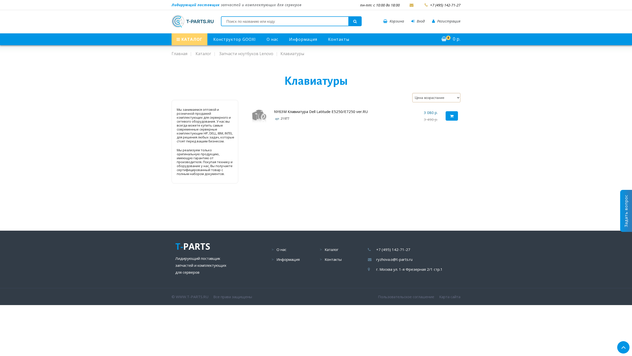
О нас (272, 39)
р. (454, 39)
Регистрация (448, 21)
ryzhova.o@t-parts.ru (394, 259)
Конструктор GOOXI (234, 39)
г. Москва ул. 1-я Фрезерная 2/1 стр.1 (409, 269)
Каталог (331, 249)
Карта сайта (449, 296)
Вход (420, 21)
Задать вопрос (626, 211)
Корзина (396, 21)
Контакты (338, 39)
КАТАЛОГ (191, 39)
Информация (303, 39)
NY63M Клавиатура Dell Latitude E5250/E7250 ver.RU (321, 111)
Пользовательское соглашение (406, 296)
